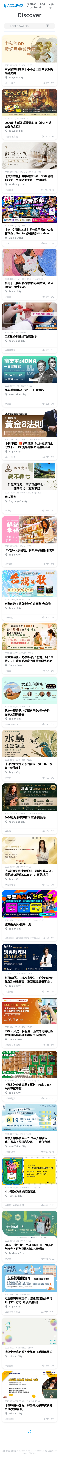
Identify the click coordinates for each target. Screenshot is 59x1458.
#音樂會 (9, 1365)
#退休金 (9, 991)
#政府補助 (10, 1419)
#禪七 (8, 510)
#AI (7, 243)
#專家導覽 (10, 1098)
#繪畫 (8, 296)
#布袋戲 (9, 617)
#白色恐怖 (10, 1151)
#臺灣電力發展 (12, 1312)
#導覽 (8, 1258)
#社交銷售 (10, 457)
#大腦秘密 (10, 884)
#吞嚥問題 (10, 350)
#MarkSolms (11, 724)
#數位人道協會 (12, 1044)
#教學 (8, 831)
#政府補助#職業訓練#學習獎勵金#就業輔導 (23, 938)
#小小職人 (10, 83)
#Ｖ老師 (9, 564)
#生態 (8, 777)
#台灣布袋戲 (11, 136)
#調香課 (9, 189)
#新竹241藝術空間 (14, 1205)
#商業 (8, 403)
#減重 (8, 670)
